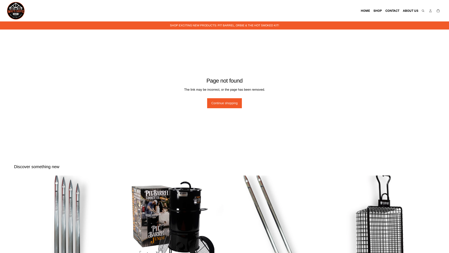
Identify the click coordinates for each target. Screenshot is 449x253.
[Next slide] (112, 227)
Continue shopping (224, 103)
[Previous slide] (19, 227)
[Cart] (438, 11)
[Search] (423, 11)
